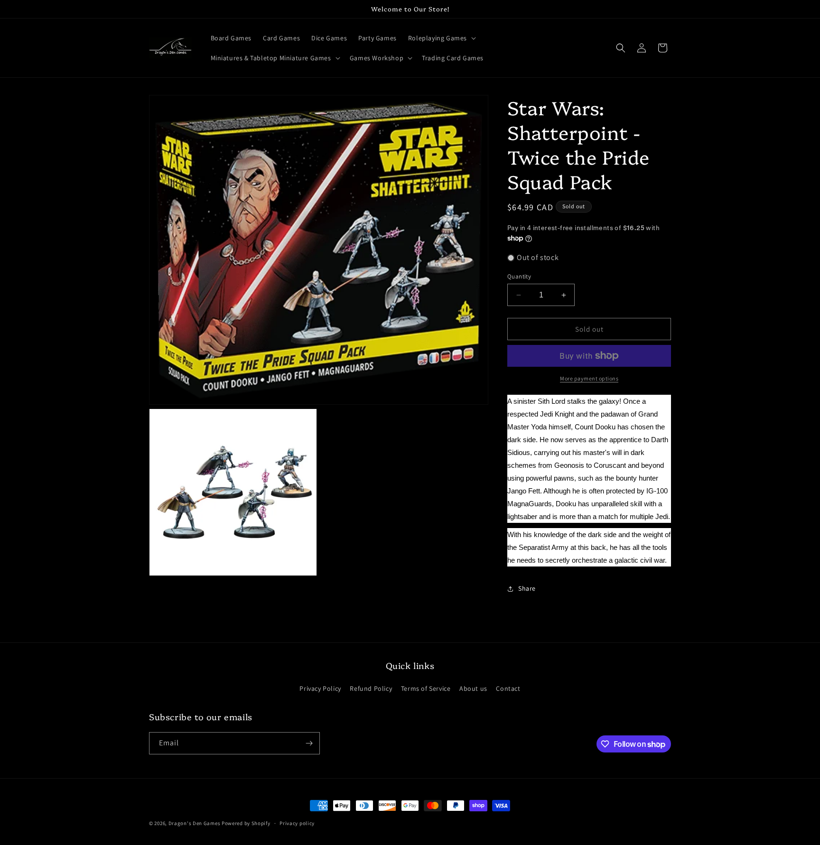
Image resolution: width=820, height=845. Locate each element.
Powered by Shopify (246, 823)
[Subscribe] (308, 743)
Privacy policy (297, 823)
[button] (441, 38)
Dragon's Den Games (194, 823)
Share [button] (527, 588)
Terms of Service (426, 688)
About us (473, 688)
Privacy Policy (320, 688)
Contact (508, 688)
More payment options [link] (589, 378)
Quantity (519, 276)
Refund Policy (371, 688)
